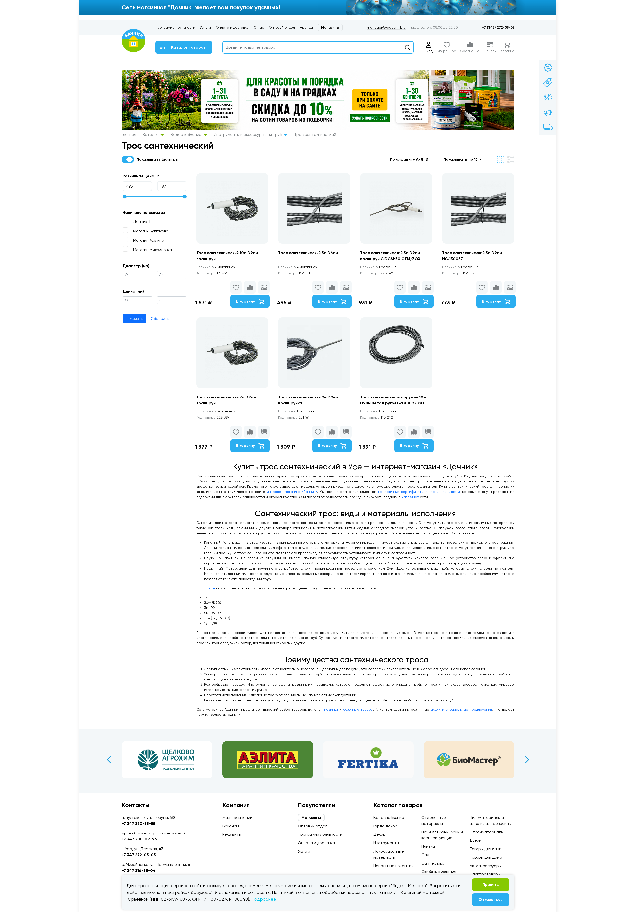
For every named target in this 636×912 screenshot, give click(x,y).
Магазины (330, 27)
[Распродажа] (547, 112)
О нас (259, 27)
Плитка (428, 846)
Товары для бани (485, 848)
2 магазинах (215, 267)
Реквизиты (231, 834)
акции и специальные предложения (461, 709)
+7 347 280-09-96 (139, 839)
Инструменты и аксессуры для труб (248, 134)
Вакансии (231, 826)
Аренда (306, 27)
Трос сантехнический (315, 134)
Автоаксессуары (485, 865)
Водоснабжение (186, 134)
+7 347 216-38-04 (139, 870)
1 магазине (378, 267)
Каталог (151, 134)
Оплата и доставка (232, 27)
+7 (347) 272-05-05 (498, 27)
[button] (409, 159)
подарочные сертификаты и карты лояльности (419, 492)
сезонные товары (358, 709)
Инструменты (386, 842)
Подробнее (263, 899)
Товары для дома (486, 857)
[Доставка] (547, 127)
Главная (129, 134)
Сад (425, 854)
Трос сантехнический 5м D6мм (308, 252)
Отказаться (491, 899)
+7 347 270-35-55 (138, 823)
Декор (379, 834)
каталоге (207, 588)
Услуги (205, 27)
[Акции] (547, 67)
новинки (331, 709)
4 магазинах (297, 267)
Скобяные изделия (438, 871)
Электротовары (485, 874)
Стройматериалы (487, 832)
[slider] (125, 196)
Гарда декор (385, 826)
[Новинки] (547, 82)
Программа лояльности (175, 27)
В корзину (246, 301)
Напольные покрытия (393, 865)
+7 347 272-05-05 (139, 854)
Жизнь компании (237, 817)
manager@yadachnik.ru (386, 27)
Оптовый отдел (282, 27)
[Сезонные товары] (547, 97)
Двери (475, 840)
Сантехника (432, 863)
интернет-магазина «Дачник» (292, 492)
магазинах (410, 497)
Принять (490, 884)
